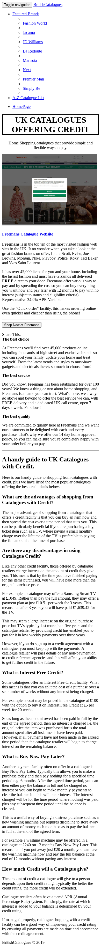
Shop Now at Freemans (21, 325)
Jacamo (29, 32)
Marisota (30, 60)
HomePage (21, 106)
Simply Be (31, 88)
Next (27, 70)
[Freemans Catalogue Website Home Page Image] (49, 224)
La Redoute (32, 51)
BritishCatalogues (47, 4)
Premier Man (33, 79)
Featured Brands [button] (25, 14)
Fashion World (35, 23)
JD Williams (33, 42)
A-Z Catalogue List (28, 97)
